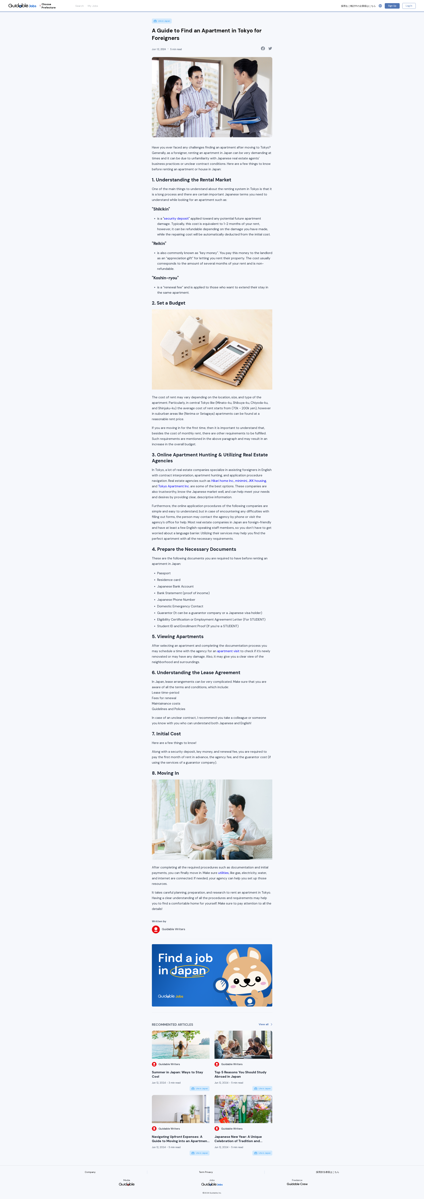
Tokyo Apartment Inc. (173, 486)
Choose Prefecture (49, 6)
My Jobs (93, 6)
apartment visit (228, 651)
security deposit (176, 218)
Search (79, 6)
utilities (223, 873)
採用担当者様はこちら (327, 1172)
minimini (241, 481)
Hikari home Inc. (222, 481)
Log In (409, 5)
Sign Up (392, 5)
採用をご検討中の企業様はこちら (358, 5)
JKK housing (257, 481)
